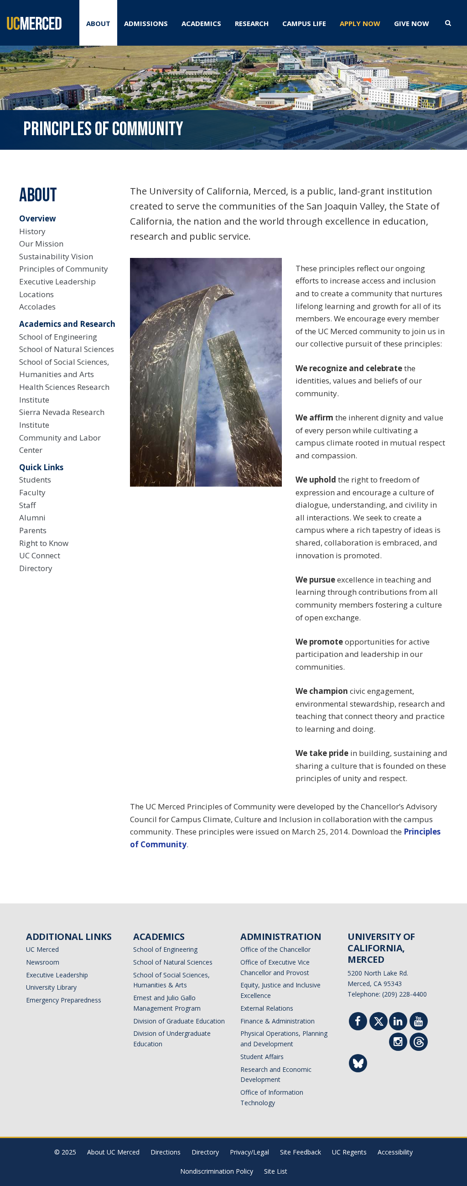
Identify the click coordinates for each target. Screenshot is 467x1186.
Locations (36, 294)
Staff (27, 505)
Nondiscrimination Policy (216, 1171)
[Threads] (419, 1044)
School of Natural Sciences (66, 349)
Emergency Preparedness (63, 1000)
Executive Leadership (57, 281)
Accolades (37, 306)
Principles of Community (63, 268)
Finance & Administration (277, 1021)
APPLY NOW (360, 23)
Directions (165, 1152)
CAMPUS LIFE (304, 23)
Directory (35, 568)
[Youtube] (418, 1022)
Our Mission (41, 243)
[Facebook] (358, 1022)
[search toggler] (448, 22)
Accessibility (395, 1152)
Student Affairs (262, 1056)
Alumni (32, 517)
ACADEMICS (201, 23)
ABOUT (98, 23)
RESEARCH (252, 23)
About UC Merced (113, 1152)
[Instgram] (398, 1043)
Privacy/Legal (249, 1152)
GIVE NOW (411, 23)
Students (35, 479)
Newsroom (42, 962)
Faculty (32, 492)
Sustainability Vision (56, 256)
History (32, 231)
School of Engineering (58, 336)
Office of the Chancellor (275, 949)
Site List (275, 1171)
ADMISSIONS (146, 23)
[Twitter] (379, 1023)
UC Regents (349, 1152)
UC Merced (42, 949)
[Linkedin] (398, 1022)
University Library (51, 987)
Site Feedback (300, 1152)
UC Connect (39, 555)
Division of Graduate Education (179, 1021)
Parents (33, 530)
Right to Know (43, 543)
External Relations (266, 1008)
